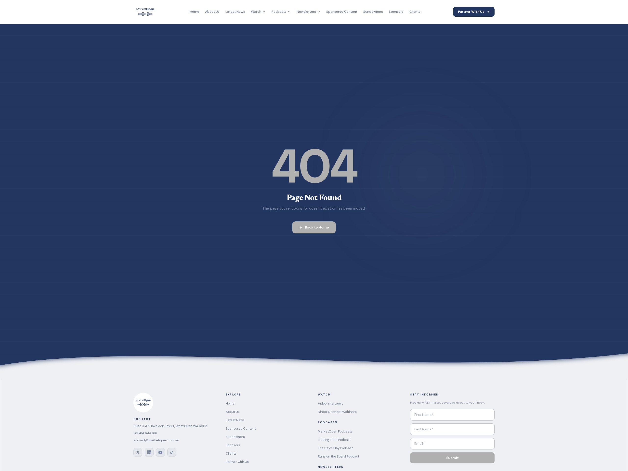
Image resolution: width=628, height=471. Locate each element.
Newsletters (306, 12)
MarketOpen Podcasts (335, 431)
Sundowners (373, 12)
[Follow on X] (137, 452)
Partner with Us (237, 462)
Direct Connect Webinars (337, 412)
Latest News (235, 12)
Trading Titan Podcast (334, 440)
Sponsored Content (341, 12)
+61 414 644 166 (145, 433)
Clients (414, 12)
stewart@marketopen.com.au (156, 440)
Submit (452, 458)
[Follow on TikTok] (171, 452)
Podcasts (279, 12)
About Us (212, 12)
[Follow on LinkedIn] (149, 452)
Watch (256, 12)
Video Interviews (330, 403)
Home (194, 12)
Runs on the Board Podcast (338, 456)
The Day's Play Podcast (335, 448)
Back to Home (317, 227)
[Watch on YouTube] (160, 452)
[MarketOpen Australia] (145, 12)
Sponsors (396, 12)
